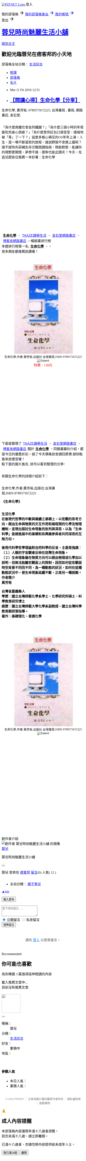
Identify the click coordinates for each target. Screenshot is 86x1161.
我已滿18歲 (10, 1152)
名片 (13, 82)
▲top (5, 891)
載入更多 (8, 899)
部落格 (15, 77)
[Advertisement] (43, 195)
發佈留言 (8, 924)
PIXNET (19, 1099)
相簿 (13, 72)
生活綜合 (36, 64)
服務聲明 (44, 1103)
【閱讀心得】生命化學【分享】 (45, 100)
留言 (34, 872)
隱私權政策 (74, 1099)
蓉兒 (5, 849)
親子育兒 (34, 884)
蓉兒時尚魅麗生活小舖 (35, 32)
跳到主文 (8, 44)
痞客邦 (25, 872)
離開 (24, 1152)
